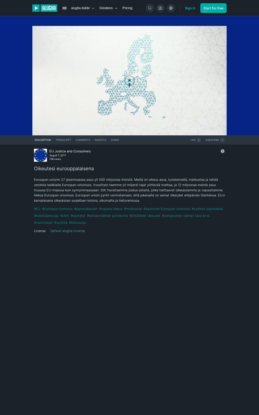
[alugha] (44, 8)
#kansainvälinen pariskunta (107, 216)
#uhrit (64, 216)
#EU (37, 209)
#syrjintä (60, 222)
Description (43, 139)
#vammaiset (43, 222)
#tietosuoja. (78, 222)
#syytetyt (78, 216)
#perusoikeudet (86, 209)
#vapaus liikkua (110, 209)
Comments (83, 139)
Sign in (190, 8)
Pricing (127, 8)
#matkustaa (133, 209)
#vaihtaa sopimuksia (207, 209)
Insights (100, 139)
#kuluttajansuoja (46, 216)
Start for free (213, 8)
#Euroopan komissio (57, 209)
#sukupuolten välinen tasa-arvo (185, 216)
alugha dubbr (80, 8)
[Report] (222, 151)
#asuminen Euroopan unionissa (166, 209)
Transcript (63, 139)
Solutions (106, 8)
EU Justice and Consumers (70, 151)
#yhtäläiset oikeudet (145, 216)
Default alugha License (67, 231)
